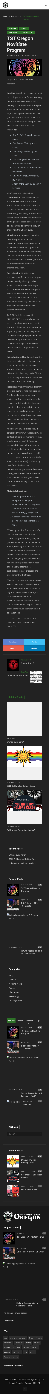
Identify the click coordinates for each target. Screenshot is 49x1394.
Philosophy (13, 32)
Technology (14, 996)
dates (31, 1338)
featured (8, 1320)
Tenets (32, 1352)
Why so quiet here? (15, 742)
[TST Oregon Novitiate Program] (13, 890)
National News (15, 984)
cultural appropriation (18, 1338)
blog (5, 1338)
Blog (11, 975)
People (24, 28)
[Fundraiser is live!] (13, 1191)
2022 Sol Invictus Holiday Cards (21, 786)
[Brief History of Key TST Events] (13, 905)
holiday (36, 1343)
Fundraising (19, 1343)
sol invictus (17, 1352)
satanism (7, 1352)
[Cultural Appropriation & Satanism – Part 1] (23, 929)
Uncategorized (28, 32)
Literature (15, 16)
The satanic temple (11, 1357)
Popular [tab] (11, 1021)
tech (25, 1352)
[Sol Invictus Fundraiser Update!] (24, 800)
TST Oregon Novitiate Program (31, 1237)
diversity (39, 1338)
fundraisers (8, 1343)
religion (35, 1347)
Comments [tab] (28, 1022)
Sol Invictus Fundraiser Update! (21, 830)
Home (5, 16)
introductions (9, 1347)
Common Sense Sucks (17, 674)
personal (26, 1347)
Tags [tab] (37, 1021)
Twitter (34, 642)
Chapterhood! (27, 662)
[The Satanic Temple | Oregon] (13, 4)
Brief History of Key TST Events (30, 1252)
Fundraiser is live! (29, 1190)
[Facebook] (25, 1389)
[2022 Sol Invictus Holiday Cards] (24, 756)
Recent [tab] (20, 1021)
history (28, 1343)
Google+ (13, 648)
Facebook (13, 642)
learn (18, 1347)
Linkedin (34, 648)
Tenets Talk (26, 1105)
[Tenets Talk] (13, 1106)
